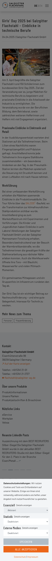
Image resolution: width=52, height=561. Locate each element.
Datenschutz (20, 556)
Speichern (26, 541)
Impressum (32, 556)
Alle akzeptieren (26, 549)
